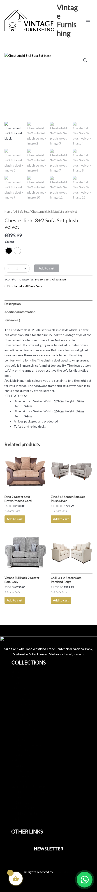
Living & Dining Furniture (29, 786)
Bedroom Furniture (25, 807)
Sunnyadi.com (63, 872)
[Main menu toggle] (88, 20)
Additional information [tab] (20, 312)
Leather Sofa (24, 699)
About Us (18, 677)
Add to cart (47, 268)
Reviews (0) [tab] (12, 320)
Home (8, 211)
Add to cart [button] (15, 519)
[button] (85, 60)
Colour (9, 242)
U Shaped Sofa (26, 730)
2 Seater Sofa (25, 709)
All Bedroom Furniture (31, 813)
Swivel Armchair (27, 719)
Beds (19, 735)
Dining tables (25, 797)
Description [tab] (13, 304)
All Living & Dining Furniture (35, 792)
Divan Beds (24, 776)
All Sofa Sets (21, 211)
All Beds (21, 766)
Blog (19, 683)
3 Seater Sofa (25, 704)
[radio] (8, 250)
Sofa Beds (18, 818)
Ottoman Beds (26, 771)
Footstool (23, 725)
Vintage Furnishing (67, 20)
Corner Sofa (24, 714)
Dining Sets (24, 802)
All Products (20, 688)
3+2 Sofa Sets (43, 279)
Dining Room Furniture (31, 745)
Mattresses (24, 740)
